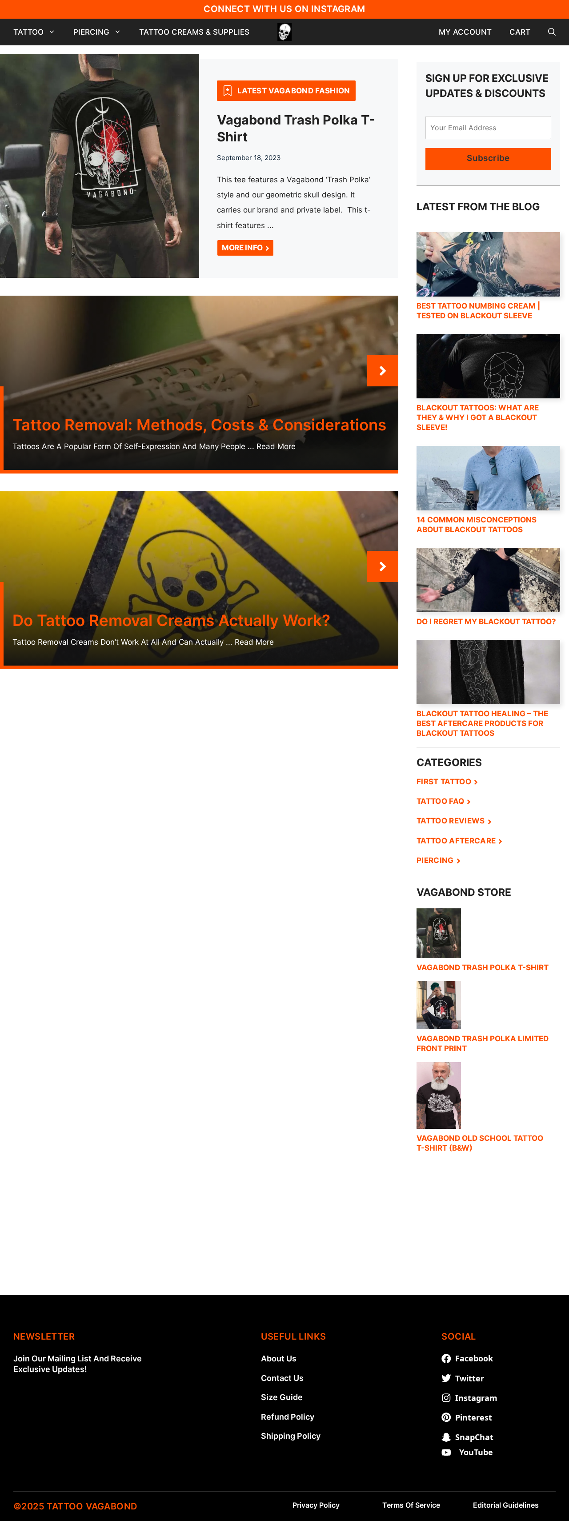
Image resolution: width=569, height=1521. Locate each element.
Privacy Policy (316, 1505)
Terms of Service (411, 1505)
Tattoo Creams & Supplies (194, 32)
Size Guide (282, 1397)
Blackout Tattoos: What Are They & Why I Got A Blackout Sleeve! (478, 417)
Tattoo (28, 32)
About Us (279, 1358)
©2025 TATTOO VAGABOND (75, 1506)
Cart (519, 32)
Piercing (91, 32)
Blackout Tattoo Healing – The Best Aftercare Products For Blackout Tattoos (482, 723)
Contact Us (282, 1378)
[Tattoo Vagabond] (284, 32)
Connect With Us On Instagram (284, 9)
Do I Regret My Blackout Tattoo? (486, 621)
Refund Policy (287, 1416)
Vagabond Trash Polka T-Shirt (483, 967)
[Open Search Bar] (552, 32)
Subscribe (488, 158)
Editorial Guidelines (506, 1505)
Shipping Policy (291, 1436)
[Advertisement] (284, 1233)
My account (465, 32)
